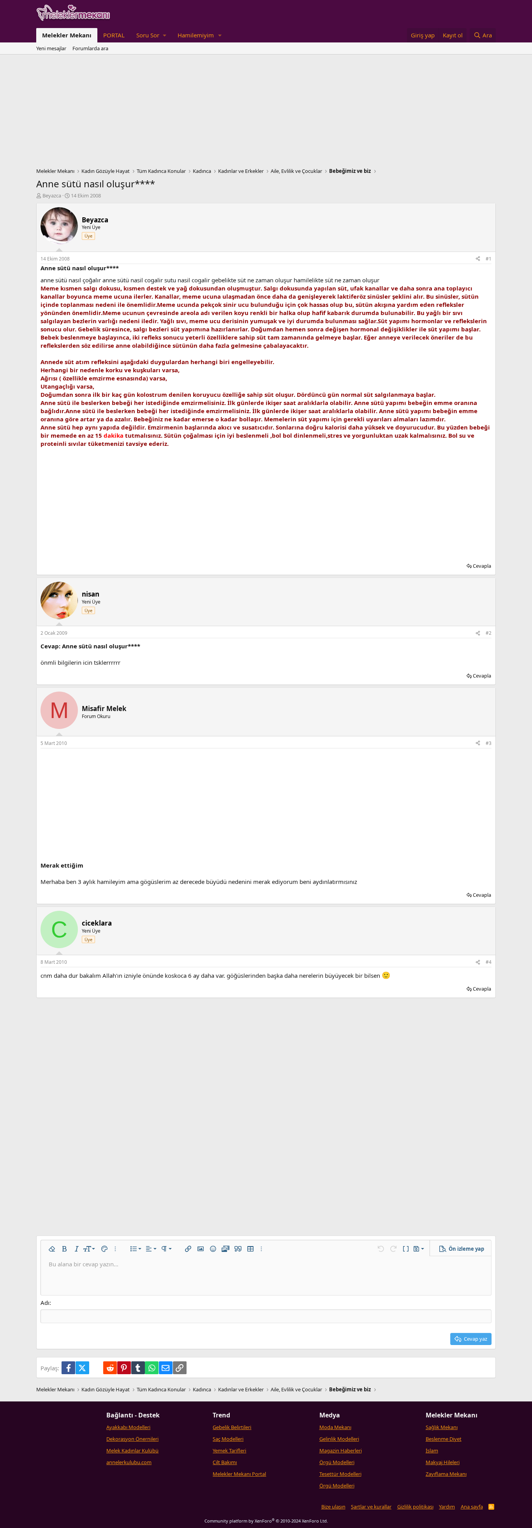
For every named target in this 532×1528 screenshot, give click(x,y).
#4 (488, 962)
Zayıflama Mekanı (446, 1473)
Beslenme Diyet (444, 1438)
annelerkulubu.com (128, 1462)
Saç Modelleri (228, 1438)
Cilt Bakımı (225, 1462)
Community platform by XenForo (266, 1521)
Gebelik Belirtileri (232, 1427)
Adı (45, 1302)
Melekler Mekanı (67, 35)
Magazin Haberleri (340, 1450)
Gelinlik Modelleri (339, 1438)
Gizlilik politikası (415, 1506)
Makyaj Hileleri (443, 1462)
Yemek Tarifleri (229, 1450)
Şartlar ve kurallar (371, 1506)
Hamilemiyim (196, 35)
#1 (488, 258)
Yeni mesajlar (51, 48)
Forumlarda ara (90, 48)
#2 (488, 633)
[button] (151, 35)
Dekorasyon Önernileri (132, 1438)
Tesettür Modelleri (340, 1473)
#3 (488, 743)
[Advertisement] (266, 112)
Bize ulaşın (333, 1506)
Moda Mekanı (335, 1427)
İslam (432, 1450)
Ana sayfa (472, 1506)
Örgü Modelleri (336, 1462)
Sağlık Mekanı (442, 1427)
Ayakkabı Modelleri (128, 1427)
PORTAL (114, 35)
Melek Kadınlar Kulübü (132, 1450)
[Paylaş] (478, 259)
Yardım (447, 1506)
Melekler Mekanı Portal (239, 1473)
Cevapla (482, 565)
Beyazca (51, 195)
